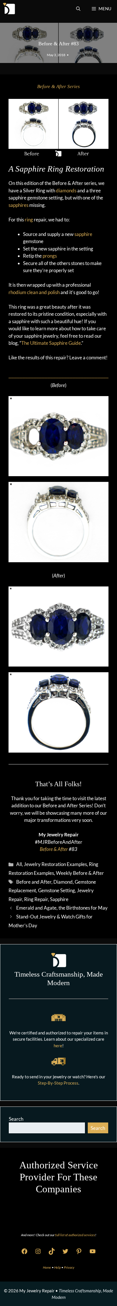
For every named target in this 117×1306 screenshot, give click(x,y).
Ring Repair (36, 899)
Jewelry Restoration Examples (55, 864)
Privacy (69, 1267)
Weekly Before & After (80, 873)
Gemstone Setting (56, 890)
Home (47, 1267)
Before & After (54, 849)
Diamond (63, 882)
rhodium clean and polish (34, 292)
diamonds (66, 190)
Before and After (33, 882)
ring (29, 220)
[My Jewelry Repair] (9, 8)
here (58, 1045)
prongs (50, 256)
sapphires (18, 205)
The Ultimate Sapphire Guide (51, 343)
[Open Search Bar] (78, 8)
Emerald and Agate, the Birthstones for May (62, 908)
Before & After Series (58, 86)
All (19, 864)
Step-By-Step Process (58, 1082)
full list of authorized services (75, 1235)
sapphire (83, 234)
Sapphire (59, 899)
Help (57, 1267)
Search (16, 1119)
